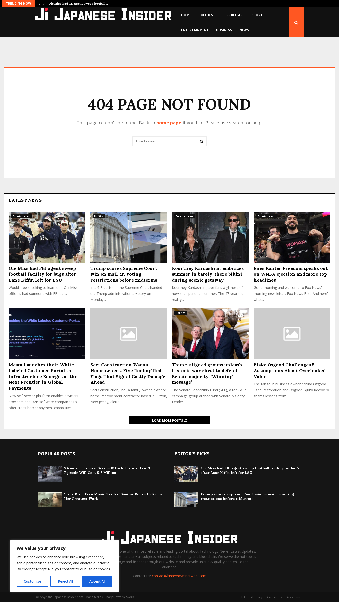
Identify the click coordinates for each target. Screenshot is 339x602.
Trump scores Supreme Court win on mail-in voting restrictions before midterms (123, 274)
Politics (206, 15)
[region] (64, 566)
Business (224, 30)
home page (168, 123)
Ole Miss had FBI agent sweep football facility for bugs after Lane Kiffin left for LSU (42, 274)
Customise (32, 581)
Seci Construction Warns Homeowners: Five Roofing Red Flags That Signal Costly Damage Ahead (127, 373)
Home (186, 15)
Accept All (97, 581)
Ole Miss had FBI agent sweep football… (78, 3)
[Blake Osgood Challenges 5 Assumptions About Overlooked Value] (292, 333)
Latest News (25, 200)
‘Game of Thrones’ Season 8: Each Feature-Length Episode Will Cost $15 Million (108, 470)
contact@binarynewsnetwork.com (179, 575)
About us (293, 597)
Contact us (274, 597)
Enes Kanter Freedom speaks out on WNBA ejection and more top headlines (291, 274)
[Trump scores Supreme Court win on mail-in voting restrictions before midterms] (128, 237)
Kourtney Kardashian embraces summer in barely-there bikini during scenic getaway (208, 274)
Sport (257, 15)
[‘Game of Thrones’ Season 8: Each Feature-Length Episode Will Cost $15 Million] (50, 473)
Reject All (65, 581)
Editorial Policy (251, 597)
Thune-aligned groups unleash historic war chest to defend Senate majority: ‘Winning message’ (207, 373)
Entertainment (195, 30)
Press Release (232, 15)
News (244, 30)
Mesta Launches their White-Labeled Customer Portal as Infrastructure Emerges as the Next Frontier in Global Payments (43, 376)
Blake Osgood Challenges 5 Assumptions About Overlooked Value (290, 370)
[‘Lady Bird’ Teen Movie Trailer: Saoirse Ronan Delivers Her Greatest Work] (50, 499)
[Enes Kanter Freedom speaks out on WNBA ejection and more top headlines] (292, 237)
